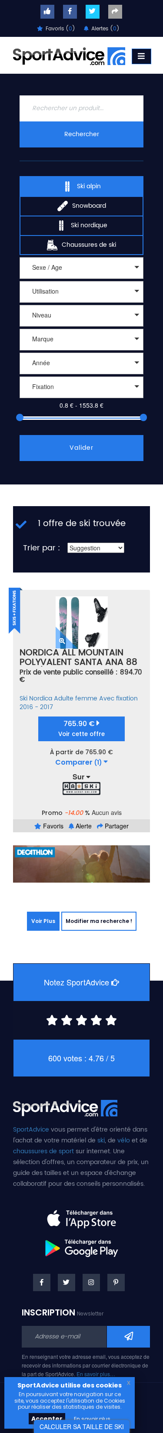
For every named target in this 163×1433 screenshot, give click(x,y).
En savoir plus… (96, 1373)
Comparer (78, 762)
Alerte (83, 825)
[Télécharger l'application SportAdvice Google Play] (81, 1245)
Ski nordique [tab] (89, 225)
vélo (123, 1140)
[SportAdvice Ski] (65, 1107)
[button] (81, 268)
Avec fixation (118, 698)
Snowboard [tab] (89, 206)
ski (101, 1140)
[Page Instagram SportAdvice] (91, 1282)
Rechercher (81, 134)
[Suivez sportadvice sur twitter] (93, 12)
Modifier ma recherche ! (99, 921)
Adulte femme (75, 698)
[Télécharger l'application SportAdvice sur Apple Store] (81, 1215)
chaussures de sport (43, 1151)
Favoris (52, 825)
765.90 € (81, 728)
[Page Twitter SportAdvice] (66, 1282)
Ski (23, 698)
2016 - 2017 (36, 707)
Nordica (40, 698)
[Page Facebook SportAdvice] (41, 1282)
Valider (81, 448)
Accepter (47, 1418)
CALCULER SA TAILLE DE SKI (82, 1426)
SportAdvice (31, 1130)
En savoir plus (92, 1419)
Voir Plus (43, 921)
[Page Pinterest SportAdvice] (116, 1282)
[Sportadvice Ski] (69, 55)
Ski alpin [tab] (89, 186)
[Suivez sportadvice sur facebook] (70, 12)
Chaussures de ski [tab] (89, 245)
